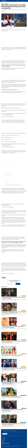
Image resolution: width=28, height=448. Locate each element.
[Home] (3, 1)
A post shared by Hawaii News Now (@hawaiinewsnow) (14, 184)
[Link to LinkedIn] (8, 443)
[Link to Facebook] (2, 443)
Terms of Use (3, 441)
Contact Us (3, 442)
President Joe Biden (22, 47)
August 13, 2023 (12, 116)
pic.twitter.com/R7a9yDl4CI (8, 114)
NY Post (17, 239)
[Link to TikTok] (7, 443)
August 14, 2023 (11, 273)
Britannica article (17, 214)
